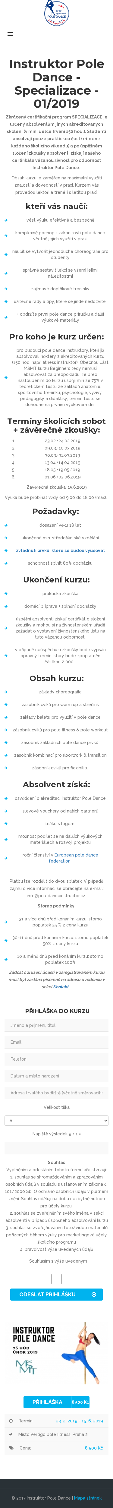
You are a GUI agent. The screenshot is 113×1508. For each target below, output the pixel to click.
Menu (56, 34)
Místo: (24, 1434)
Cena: (25, 1448)
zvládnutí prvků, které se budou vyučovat (60, 550)
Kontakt (60, 986)
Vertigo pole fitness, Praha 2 (59, 1434)
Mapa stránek (88, 1498)
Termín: (26, 1420)
